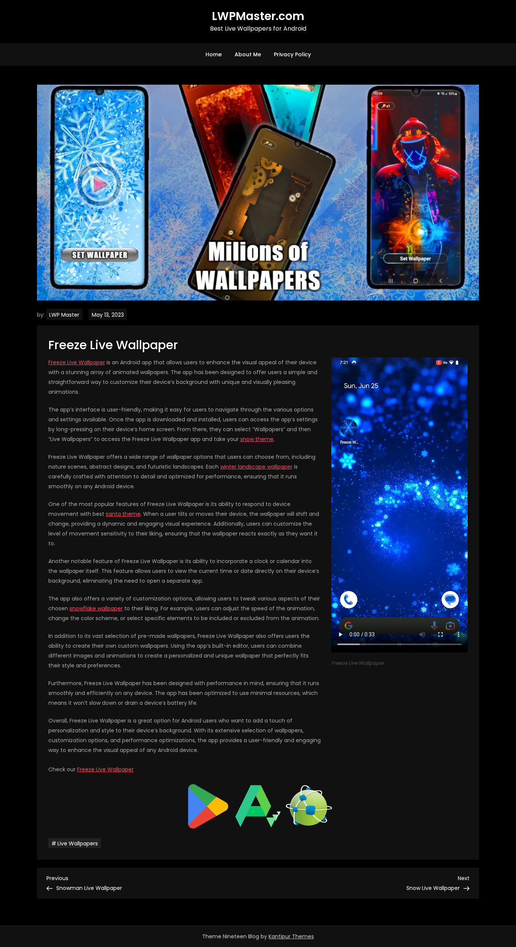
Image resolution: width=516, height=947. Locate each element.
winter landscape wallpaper (256, 466)
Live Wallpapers (77, 843)
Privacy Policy (292, 54)
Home (213, 54)
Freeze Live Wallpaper (76, 362)
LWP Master (64, 315)
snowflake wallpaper (96, 608)
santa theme (123, 514)
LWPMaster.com (258, 16)
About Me (248, 54)
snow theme (256, 439)
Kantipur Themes (291, 936)
